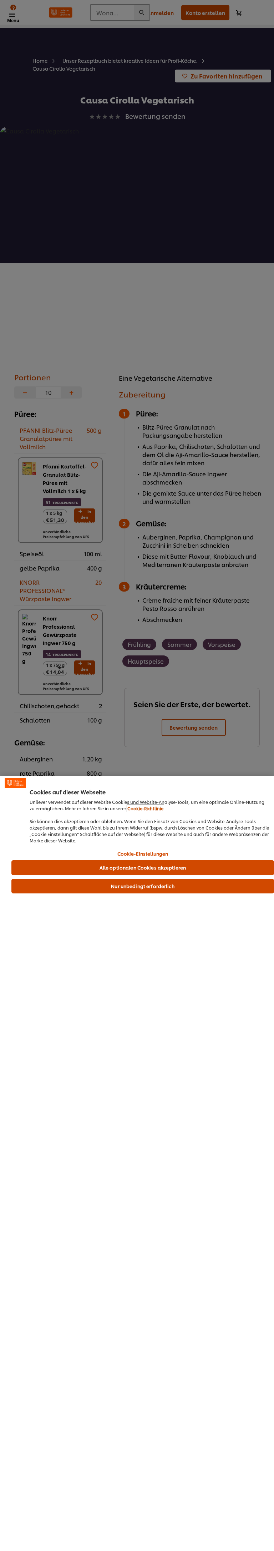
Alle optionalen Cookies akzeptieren (143, 867)
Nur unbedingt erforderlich (142, 886)
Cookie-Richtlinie (145, 808)
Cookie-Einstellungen (142, 854)
